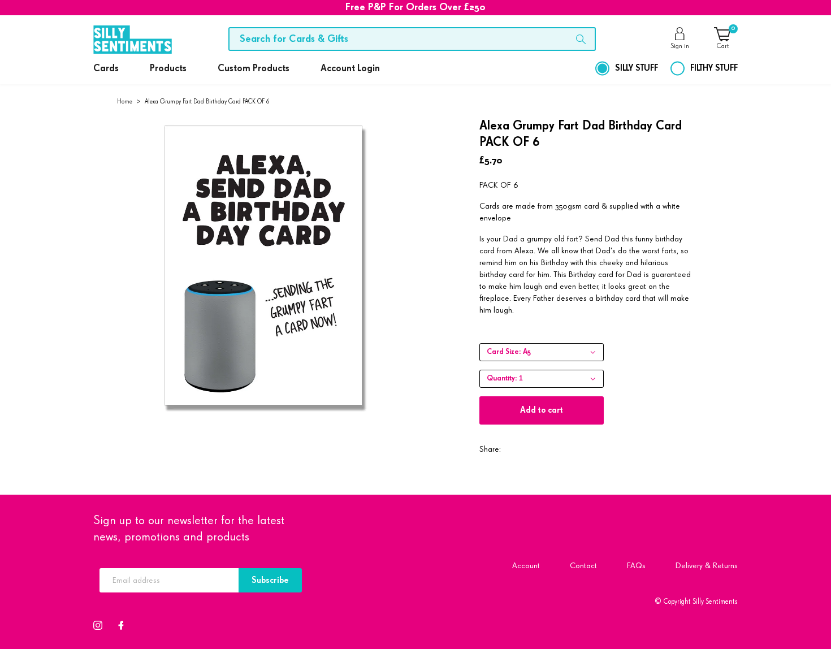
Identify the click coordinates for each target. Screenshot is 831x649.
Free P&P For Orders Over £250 (415, 7)
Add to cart (541, 410)
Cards (106, 68)
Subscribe (270, 580)
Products (168, 68)
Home (124, 101)
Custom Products (253, 68)
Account (526, 565)
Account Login (350, 68)
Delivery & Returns (707, 565)
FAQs (636, 565)
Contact (583, 565)
